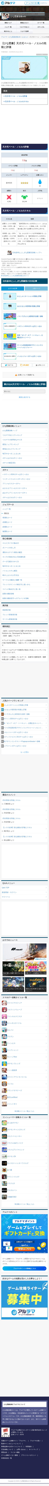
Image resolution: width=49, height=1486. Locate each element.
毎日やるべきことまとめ (11, 454)
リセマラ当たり (24, 27)
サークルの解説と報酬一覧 (12, 580)
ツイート (10, 365)
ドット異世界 (12, 1070)
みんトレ (10, 1030)
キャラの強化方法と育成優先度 (14, 557)
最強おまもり (24, 22)
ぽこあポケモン (13, 1123)
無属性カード (7, 531)
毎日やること (8, 31)
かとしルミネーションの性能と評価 (15, 705)
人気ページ (36, 288)
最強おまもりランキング (11, 449)
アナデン (10, 1037)
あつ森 (9, 1170)
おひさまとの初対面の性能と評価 (14, 710)
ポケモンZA (11, 1156)
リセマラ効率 (24, 31)
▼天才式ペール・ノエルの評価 (15, 96)
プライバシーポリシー (28, 1455)
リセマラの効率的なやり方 (12, 440)
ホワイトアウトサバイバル (17, 1077)
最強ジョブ (8, 22)
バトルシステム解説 (10, 571)
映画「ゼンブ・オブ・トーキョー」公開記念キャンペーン (23, 723)
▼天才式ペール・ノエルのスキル (16, 101)
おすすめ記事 (12, 288)
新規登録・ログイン (9, 892)
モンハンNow (12, 1057)
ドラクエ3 (11, 1183)
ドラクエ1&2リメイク (15, 1143)
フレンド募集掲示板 (10, 615)
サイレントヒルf (13, 1177)
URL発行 (26, 365)
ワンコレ (10, 1084)
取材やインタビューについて (11, 1444)
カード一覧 (40, 22)
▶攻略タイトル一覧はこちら (24, 1111)
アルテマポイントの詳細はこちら (24, 1268)
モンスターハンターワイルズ (17, 1163)
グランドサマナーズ (14, 1090)
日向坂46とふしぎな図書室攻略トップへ (27, 253)
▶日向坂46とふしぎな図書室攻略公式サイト (15, 275)
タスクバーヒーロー (14, 1136)
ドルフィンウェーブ (14, 1010)
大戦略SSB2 (11, 1197)
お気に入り (41, 365)
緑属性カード (7, 527)
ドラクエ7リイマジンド (15, 1150)
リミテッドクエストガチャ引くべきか (16, 479)
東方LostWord (12, 1097)
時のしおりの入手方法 (11, 575)
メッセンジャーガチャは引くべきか (15, 732)
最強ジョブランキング (11, 444)
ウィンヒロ (11, 1043)
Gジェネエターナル (14, 1023)
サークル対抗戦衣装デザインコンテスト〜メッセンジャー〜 (24, 728)
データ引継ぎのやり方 (11, 561)
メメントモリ (12, 1104)
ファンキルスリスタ (14, 1016)
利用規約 (29, 1446)
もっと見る (24, 752)
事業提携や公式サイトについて (11, 1446)
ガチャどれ (40, 27)
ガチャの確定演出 (9, 463)
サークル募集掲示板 (10, 619)
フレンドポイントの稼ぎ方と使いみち (16, 584)
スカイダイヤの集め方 (11, 543)
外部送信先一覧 (6, 1458)
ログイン (44, 3)
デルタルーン (12, 1190)
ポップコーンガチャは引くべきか (14, 746)
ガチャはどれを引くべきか (12, 458)
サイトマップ (33, 1449)
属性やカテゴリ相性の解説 (12, 552)
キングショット (13, 1050)
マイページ (6, 897)
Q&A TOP (5, 888)
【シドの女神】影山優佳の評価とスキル (17, 827)
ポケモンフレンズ (13, 1063)
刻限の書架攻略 (8, 594)
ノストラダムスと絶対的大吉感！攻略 (16, 714)
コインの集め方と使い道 (11, 589)
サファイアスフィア (14, 1003)
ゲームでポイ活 (31, 3)
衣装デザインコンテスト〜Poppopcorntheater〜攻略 (21, 741)
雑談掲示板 (7, 610)
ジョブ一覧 (8, 27)
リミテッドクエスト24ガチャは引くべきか (17, 737)
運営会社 (4, 1452)
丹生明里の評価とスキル (11, 800)
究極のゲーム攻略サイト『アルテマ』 (14, 1441)
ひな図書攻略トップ (10, 430)
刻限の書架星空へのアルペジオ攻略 (16, 598)
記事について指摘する (26, 375)
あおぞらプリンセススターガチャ (15, 493)
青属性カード (7, 518)
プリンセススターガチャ (11, 484)
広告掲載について (7, 1449)
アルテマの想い (35, 1441)
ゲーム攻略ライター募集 (9, 1455)
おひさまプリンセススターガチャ (15, 488)
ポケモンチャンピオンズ (16, 1129)
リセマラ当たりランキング (12, 435)
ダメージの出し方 (9, 548)
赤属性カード (7, 522)
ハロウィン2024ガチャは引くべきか (16, 474)
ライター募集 (15, 1452)
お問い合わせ (21, 1449)
